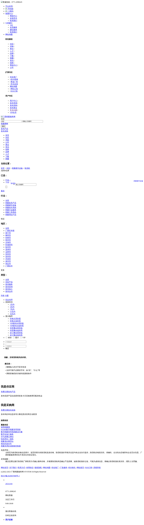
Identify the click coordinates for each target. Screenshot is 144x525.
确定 (7, 348)
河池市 (8, 259)
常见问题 (13, 110)
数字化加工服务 (7, 434)
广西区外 (9, 266)
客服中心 (9, 13)
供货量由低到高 (16, 330)
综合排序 (9, 300)
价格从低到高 (15, 321)
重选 (2, 191)
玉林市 (8, 252)
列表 (2, 296)
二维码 (10, 11)
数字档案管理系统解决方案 (11, 432)
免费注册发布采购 (8, 410)
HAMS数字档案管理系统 (11, 429)
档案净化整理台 (7, 441)
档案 (2, 124)
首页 (2, 168)
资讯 (12, 60)
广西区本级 (9, 231)
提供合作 (9, 291)
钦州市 (8, 247)
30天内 (12, 314)
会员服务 (13, 27)
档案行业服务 (10, 210)
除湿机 (27, 168)
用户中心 (13, 101)
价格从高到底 (15, 319)
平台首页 (9, 6)
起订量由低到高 (16, 335)
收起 (2, 219)
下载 (12, 56)
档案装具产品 (10, 203)
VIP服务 (8, 23)
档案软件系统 (10, 207)
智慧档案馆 (5, 427)
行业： (8, 180)
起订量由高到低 (16, 333)
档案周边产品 (10, 215)
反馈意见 (13, 18)
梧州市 (8, 240)
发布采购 (13, 105)
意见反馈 (14, 84)
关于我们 (13, 468)
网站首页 (4, 468)
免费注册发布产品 (8, 392)
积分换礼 (72, 468)
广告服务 (63, 468)
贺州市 (8, 256)
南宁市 (8, 233)
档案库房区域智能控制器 (11, 446)
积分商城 (14, 79)
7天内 (12, 309)
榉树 (6, 124)
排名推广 (13, 77)
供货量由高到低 (16, 328)
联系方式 (21, 468)
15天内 (12, 311)
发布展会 (13, 108)
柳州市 (8, 235)
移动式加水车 (6, 444)
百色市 (8, 254)
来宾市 (8, 261)
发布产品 (4, 129)
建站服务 (13, 30)
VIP (11, 25)
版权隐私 (38, 468)
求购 (12, 46)
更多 (2, 270)
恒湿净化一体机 (7, 439)
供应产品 (9, 282)
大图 (7, 296)
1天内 (12, 304)
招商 (12, 63)
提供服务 (9, 284)
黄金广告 (14, 82)
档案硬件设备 (17, 168)
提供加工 (9, 289)
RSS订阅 (14, 91)
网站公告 (14, 89)
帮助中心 (13, 16)
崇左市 (8, 264)
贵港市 (8, 249)
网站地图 (9, 34)
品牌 (12, 53)
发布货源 (13, 103)
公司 (12, 67)
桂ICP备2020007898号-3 (10, 476)
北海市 (8, 242)
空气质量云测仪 (7, 437)
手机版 (10, 9)
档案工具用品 (10, 212)
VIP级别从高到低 (17, 323)
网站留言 (80, 468)
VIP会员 (13, 112)
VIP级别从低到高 (17, 326)
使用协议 (29, 468)
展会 (12, 49)
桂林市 (8, 238)
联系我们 (13, 21)
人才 (12, 51)
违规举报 (97, 468)
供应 (12, 44)
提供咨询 (9, 287)
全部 (7, 200)
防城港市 (9, 245)
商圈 (12, 58)
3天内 (12, 307)
